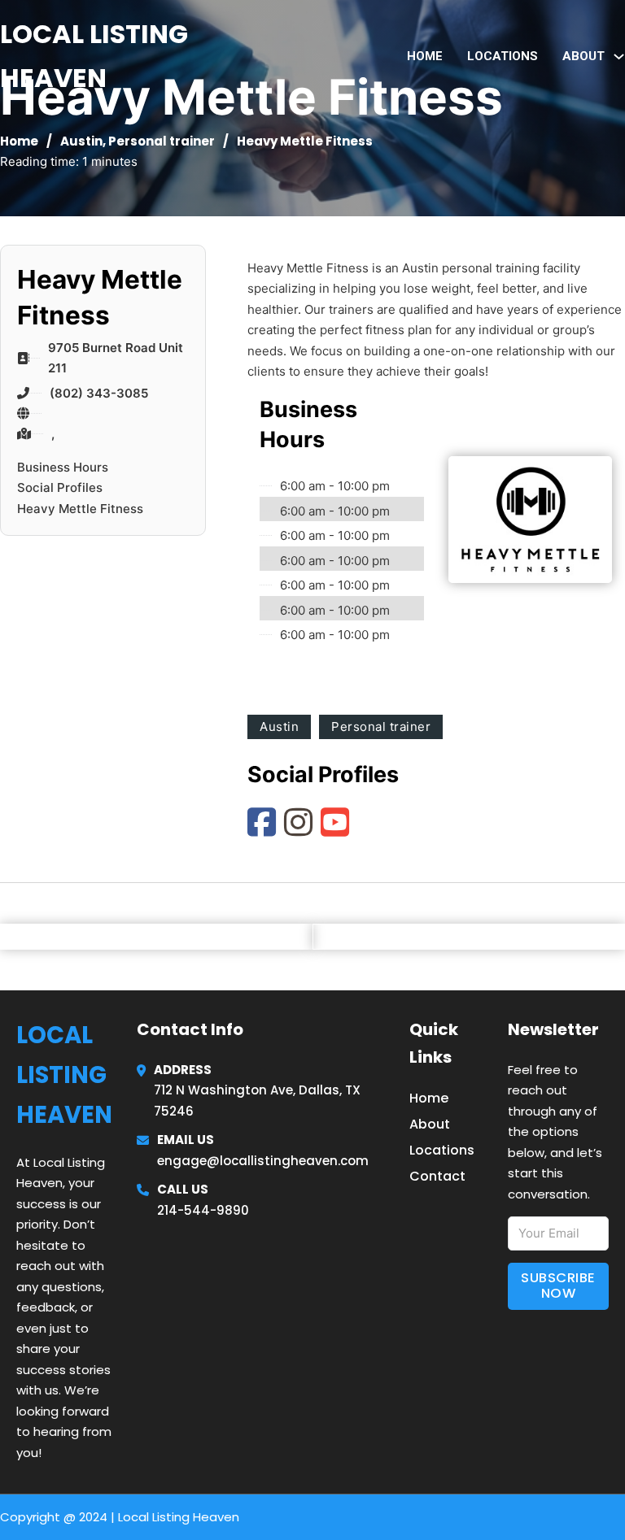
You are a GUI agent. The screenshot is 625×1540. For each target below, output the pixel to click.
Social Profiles (60, 487)
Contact (437, 1176)
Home (425, 56)
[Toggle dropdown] (619, 56)
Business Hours (62, 467)
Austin (81, 141)
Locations (502, 56)
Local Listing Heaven (94, 55)
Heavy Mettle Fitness (80, 508)
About (429, 1124)
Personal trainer (161, 141)
